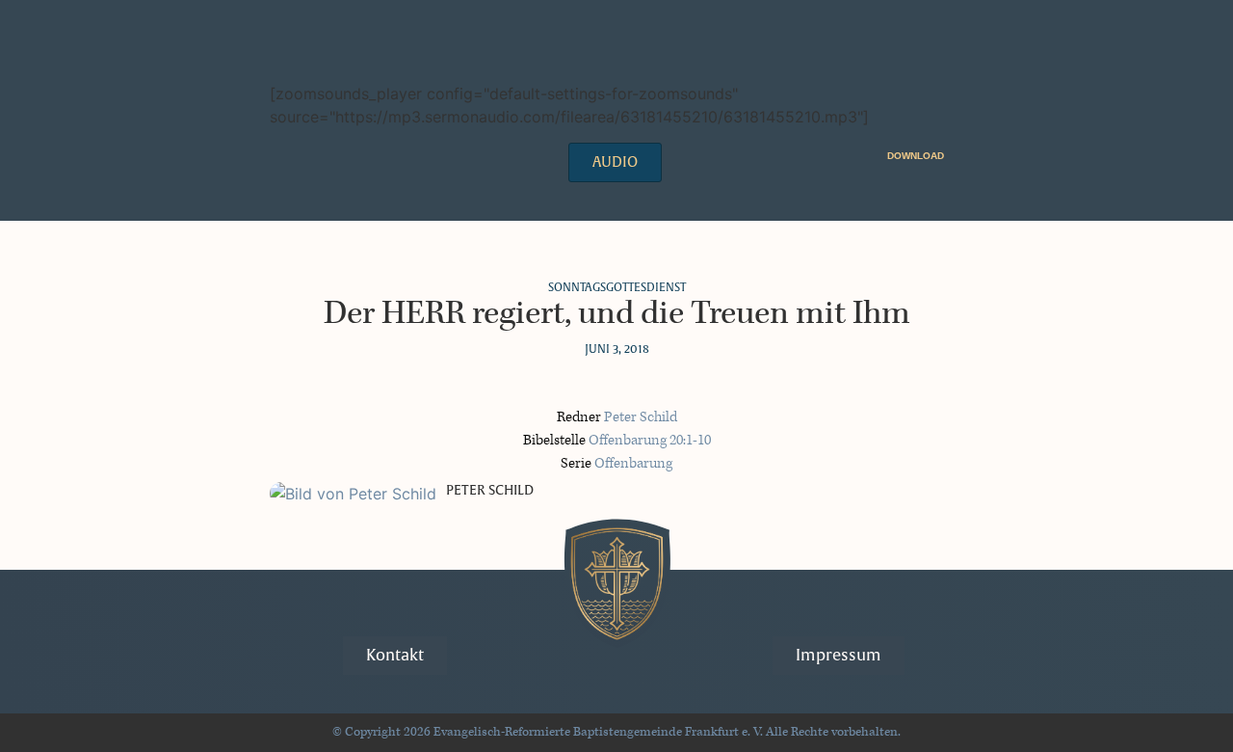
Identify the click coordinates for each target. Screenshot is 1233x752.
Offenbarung (633, 463)
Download (915, 155)
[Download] (956, 155)
